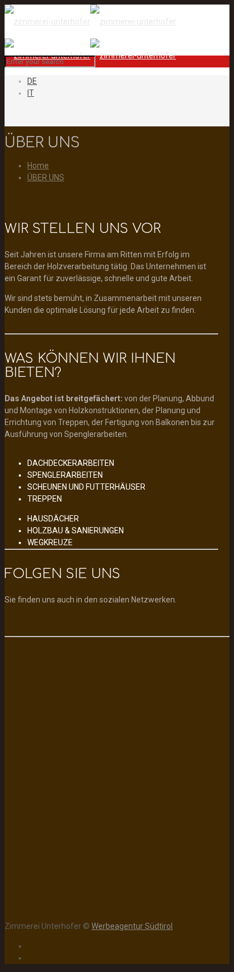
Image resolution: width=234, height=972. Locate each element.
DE (32, 81)
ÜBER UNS (45, 177)
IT (30, 92)
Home (38, 165)
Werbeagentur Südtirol (132, 926)
